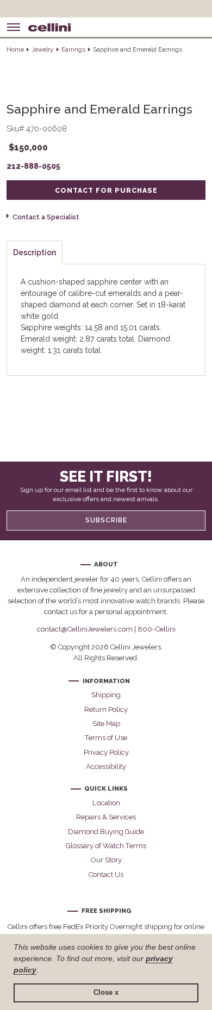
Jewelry (42, 49)
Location (106, 803)
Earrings (73, 49)
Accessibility (106, 766)
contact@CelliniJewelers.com (85, 629)
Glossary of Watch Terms (106, 846)
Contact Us (106, 874)
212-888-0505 (33, 166)
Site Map (106, 723)
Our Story (106, 860)
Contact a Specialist (46, 217)
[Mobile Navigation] (13, 27)
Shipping (106, 695)
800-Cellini (157, 629)
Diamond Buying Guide (106, 832)
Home (15, 49)
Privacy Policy (106, 752)
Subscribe (106, 520)
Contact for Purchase (106, 190)
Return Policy (106, 709)
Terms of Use (106, 738)
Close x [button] (106, 992)
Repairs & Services (106, 817)
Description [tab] (34, 252)
